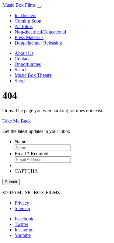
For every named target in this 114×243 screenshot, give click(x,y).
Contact (22, 58)
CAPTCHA (26, 170)
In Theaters (25, 15)
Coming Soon (28, 20)
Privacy (22, 202)
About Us (24, 53)
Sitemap (22, 208)
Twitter (21, 224)
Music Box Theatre (33, 75)
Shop (20, 80)
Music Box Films (19, 5)
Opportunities (28, 64)
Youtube (23, 235)
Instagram (24, 229)
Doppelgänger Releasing (38, 42)
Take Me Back (16, 120)
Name (20, 141)
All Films (24, 26)
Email (31, 153)
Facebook (24, 218)
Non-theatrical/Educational (40, 31)
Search (21, 69)
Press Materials (29, 37)
